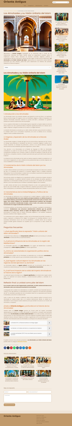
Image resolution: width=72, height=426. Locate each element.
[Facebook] (5, 347)
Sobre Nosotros (38, 5)
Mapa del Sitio (39, 423)
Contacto (46, 5)
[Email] (26, 347)
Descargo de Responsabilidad (42, 421)
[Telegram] (23, 347)
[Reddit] (29, 347)
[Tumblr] (17, 347)
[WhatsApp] (14, 347)
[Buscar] (68, 2)
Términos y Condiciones (41, 417)
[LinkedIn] (20, 347)
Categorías (30, 5)
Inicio (25, 5)
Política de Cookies (40, 418)
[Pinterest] (11, 347)
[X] (8, 347)
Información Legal (40, 415)
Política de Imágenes (40, 420)
